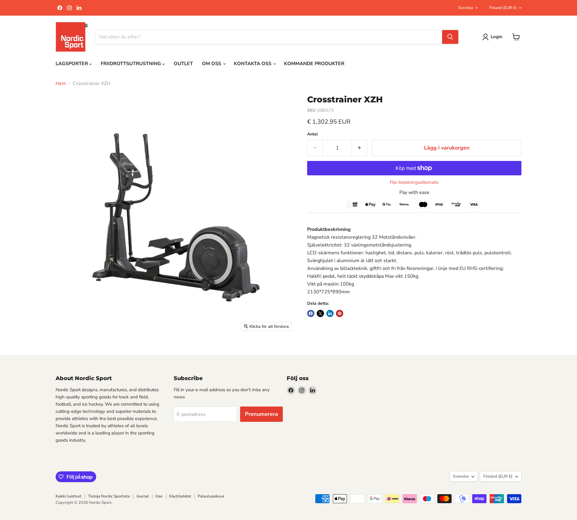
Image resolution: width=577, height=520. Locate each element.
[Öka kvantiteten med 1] (359, 148)
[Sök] (450, 37)
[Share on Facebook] (310, 313)
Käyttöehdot (180, 496)
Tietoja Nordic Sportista (109, 496)
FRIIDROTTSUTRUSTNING (131, 63)
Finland (503, 8)
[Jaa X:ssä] (320, 313)
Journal (142, 496)
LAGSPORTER (72, 63)
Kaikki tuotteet (68, 496)
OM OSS (212, 63)
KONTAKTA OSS (253, 63)
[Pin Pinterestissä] (339, 313)
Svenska (465, 8)
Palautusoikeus (211, 496)
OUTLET (183, 63)
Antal (312, 134)
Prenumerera (261, 414)
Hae (159, 496)
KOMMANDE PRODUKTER (314, 63)
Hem (61, 83)
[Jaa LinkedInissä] (330, 313)
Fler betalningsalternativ (414, 182)
